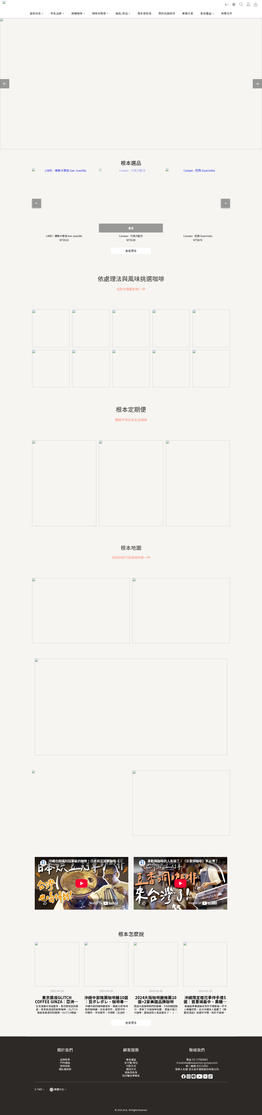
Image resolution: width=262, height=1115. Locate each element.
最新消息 (35, 13)
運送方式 (131, 1069)
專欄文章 (187, 13)
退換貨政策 (131, 1072)
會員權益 (205, 13)
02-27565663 (200, 1059)
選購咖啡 (76, 13)
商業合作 (226, 13)
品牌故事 (65, 1059)
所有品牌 (56, 13)
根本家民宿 (144, 13)
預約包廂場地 (166, 13)
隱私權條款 (65, 1069)
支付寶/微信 (131, 1062)
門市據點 (65, 1062)
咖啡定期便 (99, 13)
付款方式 (131, 1066)
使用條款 (65, 1066)
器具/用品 (122, 13)
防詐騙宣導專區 (131, 1075)
